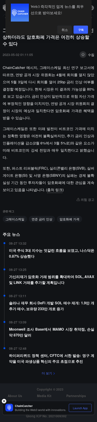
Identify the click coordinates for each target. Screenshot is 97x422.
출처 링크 (54, 189)
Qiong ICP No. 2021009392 (46, 416)
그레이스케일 (14, 219)
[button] (91, 8)
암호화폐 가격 (69, 219)
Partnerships (76, 395)
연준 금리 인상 (42, 219)
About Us (15, 395)
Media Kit (44, 395)
